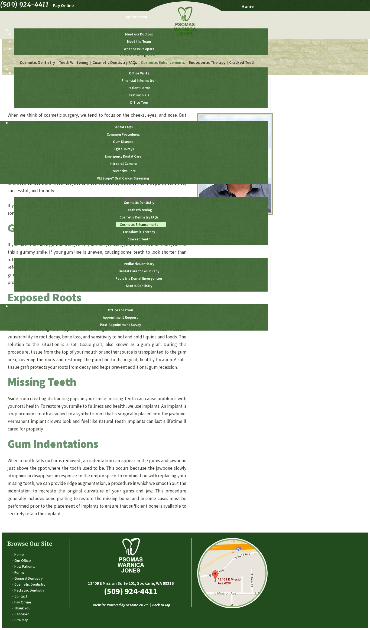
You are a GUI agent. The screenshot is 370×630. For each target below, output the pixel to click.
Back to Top (161, 605)
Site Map (21, 620)
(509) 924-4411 (24, 5)
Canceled (22, 614)
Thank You (22, 608)
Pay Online (63, 5)
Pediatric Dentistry (29, 590)
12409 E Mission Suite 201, (131, 583)
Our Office (22, 560)
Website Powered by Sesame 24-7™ (120, 605)
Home (248, 6)
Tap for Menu (135, 16)
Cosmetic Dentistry (30, 584)
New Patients (24, 566)
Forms (19, 572)
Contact (20, 596)
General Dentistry (28, 578)
